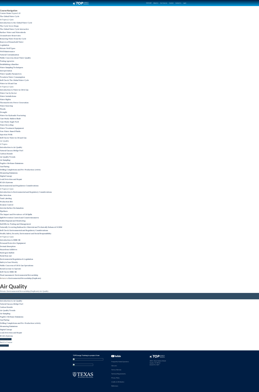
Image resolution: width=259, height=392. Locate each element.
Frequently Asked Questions (120, 361)
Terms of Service (116, 370)
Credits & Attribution (117, 382)
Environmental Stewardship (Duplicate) (24, 278)
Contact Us (178, 3)
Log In (184, 3)
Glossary (114, 366)
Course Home (5, 13)
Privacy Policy (115, 378)
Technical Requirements (118, 374)
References (114, 386)
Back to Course (6, 342)
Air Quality (44, 291)
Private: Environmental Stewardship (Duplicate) (19, 291)
